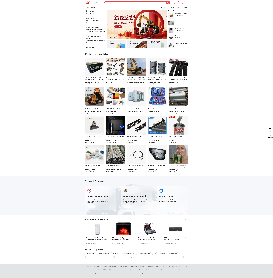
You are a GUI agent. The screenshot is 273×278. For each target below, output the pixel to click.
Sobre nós (99, 266)
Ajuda (171, 7)
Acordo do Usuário (112, 266)
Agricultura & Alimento (91, 16)
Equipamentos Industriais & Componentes (96, 40)
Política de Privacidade (122, 266)
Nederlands (157, 269)
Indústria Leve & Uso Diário (92, 27)
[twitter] (186, 266)
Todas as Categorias (91, 7)
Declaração (105, 266)
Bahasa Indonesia (183, 269)
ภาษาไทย (166, 269)
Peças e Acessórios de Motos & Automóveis (96, 25)
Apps (177, 7)
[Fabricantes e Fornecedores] (93, 2)
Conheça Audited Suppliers (161, 266)
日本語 (109, 269)
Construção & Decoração (92, 43)
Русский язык (141, 269)
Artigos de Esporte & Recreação (93, 36)
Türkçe (171, 269)
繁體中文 (104, 269)
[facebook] (183, 266)
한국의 (147, 269)
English (94, 269)
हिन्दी (162, 269)
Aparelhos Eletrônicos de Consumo (94, 29)
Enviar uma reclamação (90, 266)
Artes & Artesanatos (91, 22)
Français (114, 269)
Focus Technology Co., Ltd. (134, 271)
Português (130, 269)
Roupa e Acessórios (91, 13)
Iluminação (88, 45)
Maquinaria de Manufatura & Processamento (96, 31)
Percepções (170, 266)
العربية (152, 269)
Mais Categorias (90, 47)
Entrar (186, 3)
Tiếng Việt (177, 269)
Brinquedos (88, 38)
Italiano (135, 269)
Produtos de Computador (92, 20)
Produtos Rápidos (150, 266)
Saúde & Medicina (90, 18)
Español (119, 269)
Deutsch (124, 269)
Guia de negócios (177, 266)
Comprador (162, 7)
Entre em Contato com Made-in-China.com (137, 266)
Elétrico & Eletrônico (91, 34)
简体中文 (99, 269)
